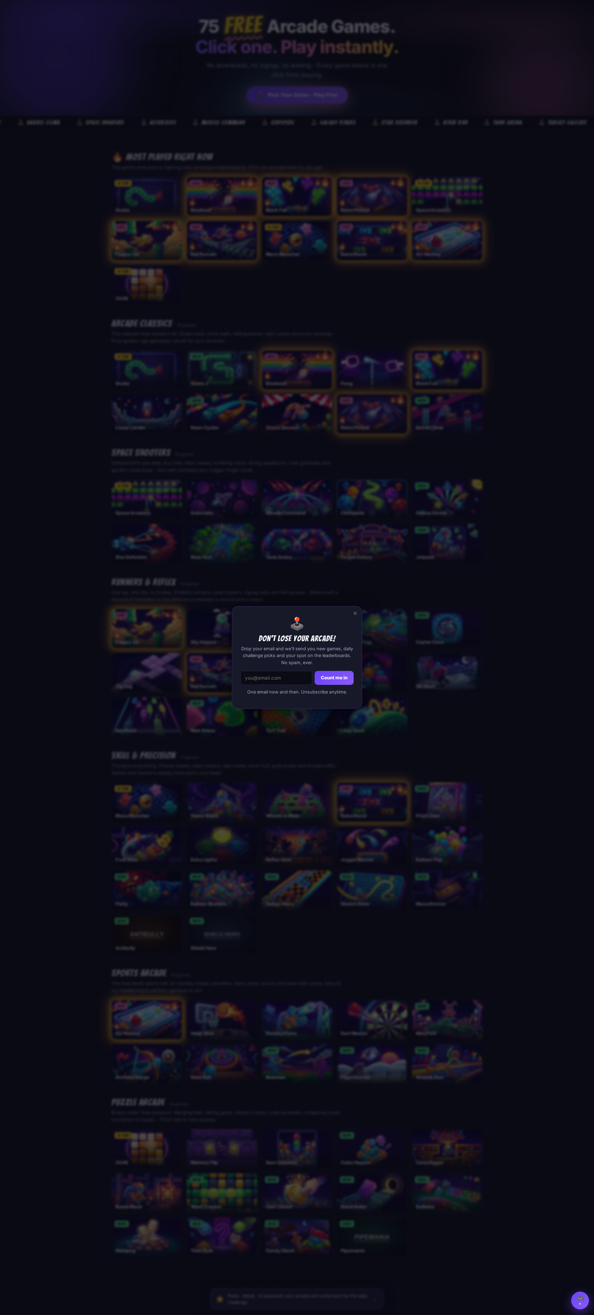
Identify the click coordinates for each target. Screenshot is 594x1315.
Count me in (334, 678)
